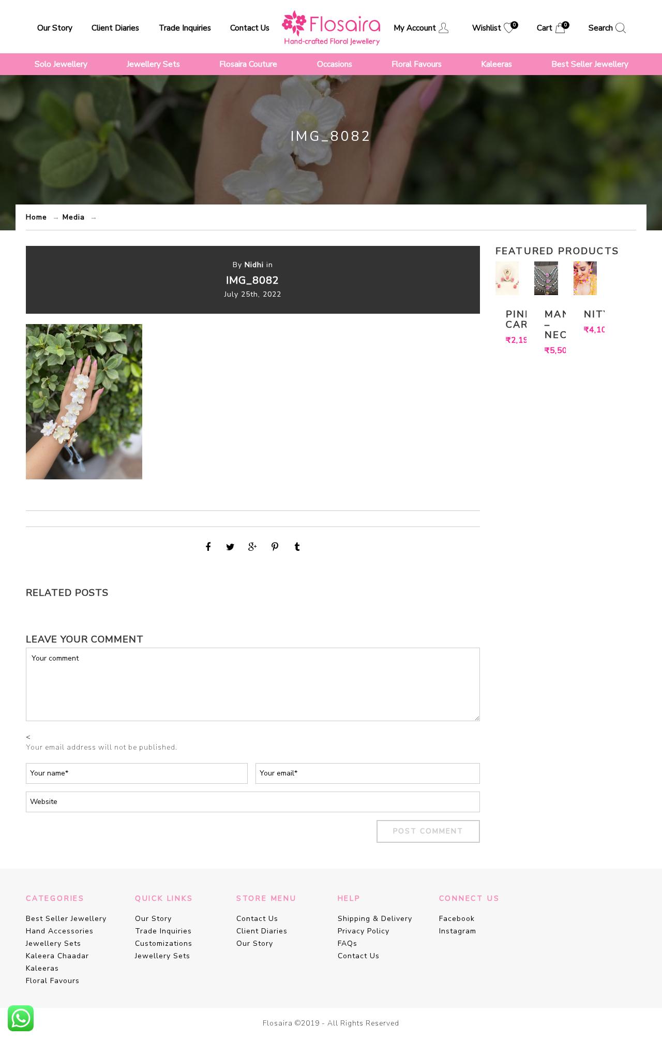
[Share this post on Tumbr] (297, 547)
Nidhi (254, 265)
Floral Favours (417, 63)
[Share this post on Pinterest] (275, 547)
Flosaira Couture (248, 63)
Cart (551, 27)
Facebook (457, 919)
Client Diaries (115, 27)
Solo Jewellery (61, 63)
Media (74, 217)
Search (601, 27)
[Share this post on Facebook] (208, 547)
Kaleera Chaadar (57, 956)
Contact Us (249, 27)
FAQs (347, 943)
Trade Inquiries (185, 27)
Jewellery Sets (153, 63)
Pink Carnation (507, 319)
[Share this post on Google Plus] (253, 547)
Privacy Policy (363, 931)
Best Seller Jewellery (589, 63)
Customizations (163, 943)
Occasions (334, 63)
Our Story (54, 27)
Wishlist (493, 27)
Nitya (585, 314)
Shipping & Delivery (375, 919)
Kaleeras (496, 63)
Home (36, 217)
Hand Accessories (60, 931)
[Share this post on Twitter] (230, 547)
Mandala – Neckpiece (546, 324)
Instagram (457, 931)
